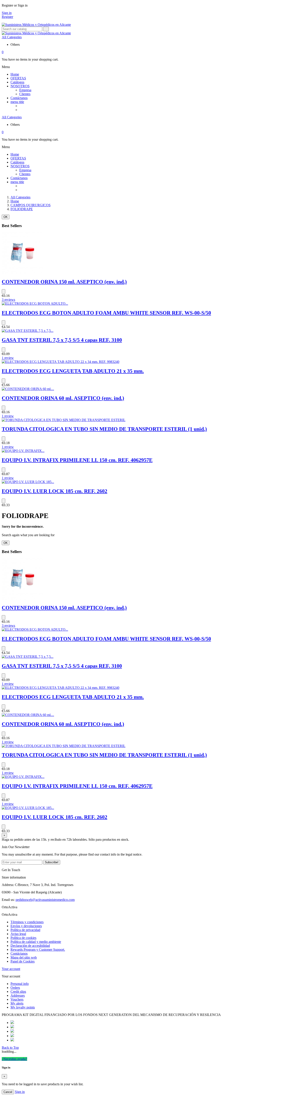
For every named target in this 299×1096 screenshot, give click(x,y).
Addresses (18, 995)
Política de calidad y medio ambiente (36, 942)
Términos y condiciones (27, 922)
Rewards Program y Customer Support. (38, 949)
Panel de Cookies (23, 961)
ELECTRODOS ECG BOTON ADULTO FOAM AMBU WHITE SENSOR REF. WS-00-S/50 (106, 313)
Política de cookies (23, 938)
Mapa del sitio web (24, 957)
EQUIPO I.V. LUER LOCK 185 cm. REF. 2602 (54, 491)
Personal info (20, 984)
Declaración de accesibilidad (30, 945)
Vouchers (17, 999)
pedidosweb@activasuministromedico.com (45, 900)
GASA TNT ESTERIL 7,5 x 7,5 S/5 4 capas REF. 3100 (62, 340)
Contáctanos (19, 953)
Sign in (7, 13)
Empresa (25, 90)
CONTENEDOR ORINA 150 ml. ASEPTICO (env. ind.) (64, 282)
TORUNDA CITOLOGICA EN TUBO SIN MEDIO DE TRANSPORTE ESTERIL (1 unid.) (104, 429)
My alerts (17, 1003)
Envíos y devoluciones (26, 926)
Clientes (24, 94)
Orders (15, 987)
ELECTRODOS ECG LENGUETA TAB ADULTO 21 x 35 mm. (73, 371)
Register (7, 17)
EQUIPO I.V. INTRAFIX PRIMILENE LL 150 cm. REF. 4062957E (77, 460)
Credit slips (18, 991)
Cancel (8, 1092)
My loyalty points (23, 1007)
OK (6, 217)
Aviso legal (18, 934)
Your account (11, 969)
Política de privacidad (25, 930)
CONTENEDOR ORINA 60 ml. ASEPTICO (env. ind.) (63, 398)
